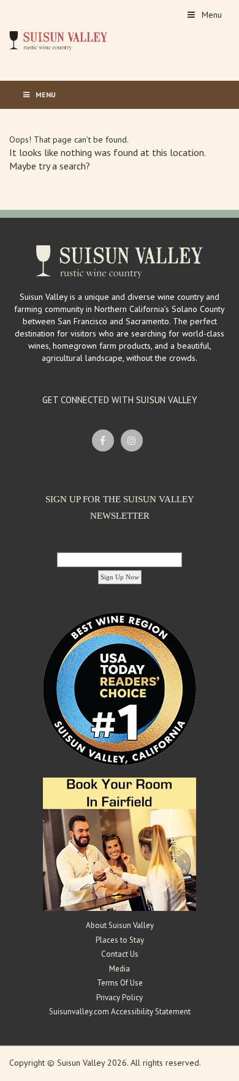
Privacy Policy (119, 997)
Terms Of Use (120, 983)
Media (119, 969)
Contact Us (119, 954)
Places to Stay (120, 940)
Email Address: (119, 540)
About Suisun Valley (120, 925)
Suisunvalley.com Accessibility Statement (120, 1011)
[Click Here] (119, 843)
